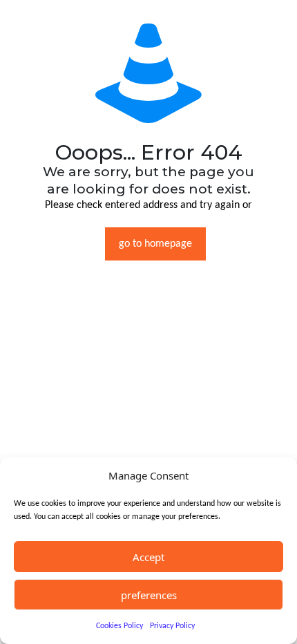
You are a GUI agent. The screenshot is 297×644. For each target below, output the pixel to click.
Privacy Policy (172, 626)
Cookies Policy (119, 626)
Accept (148, 557)
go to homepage (155, 243)
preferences (149, 595)
